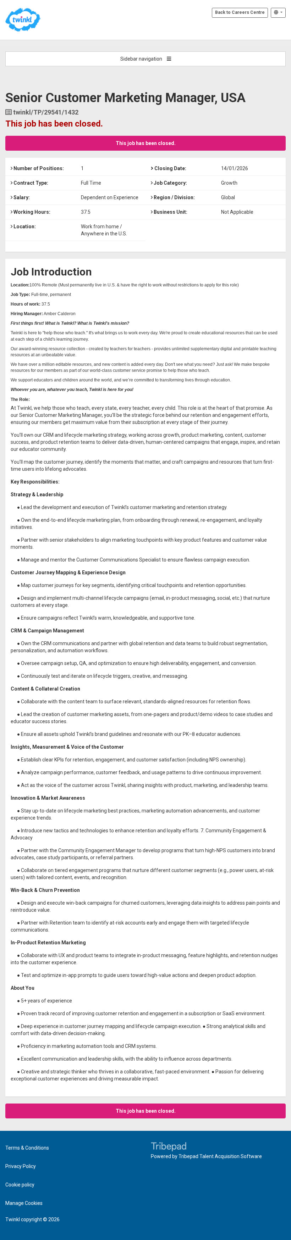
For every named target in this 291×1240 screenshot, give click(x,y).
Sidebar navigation (141, 59)
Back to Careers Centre (240, 12)
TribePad (168, 1147)
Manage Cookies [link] (24, 1203)
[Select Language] (278, 13)
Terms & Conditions (27, 1148)
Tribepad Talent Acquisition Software (220, 1156)
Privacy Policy (20, 1166)
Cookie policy (19, 1185)
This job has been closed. (146, 143)
